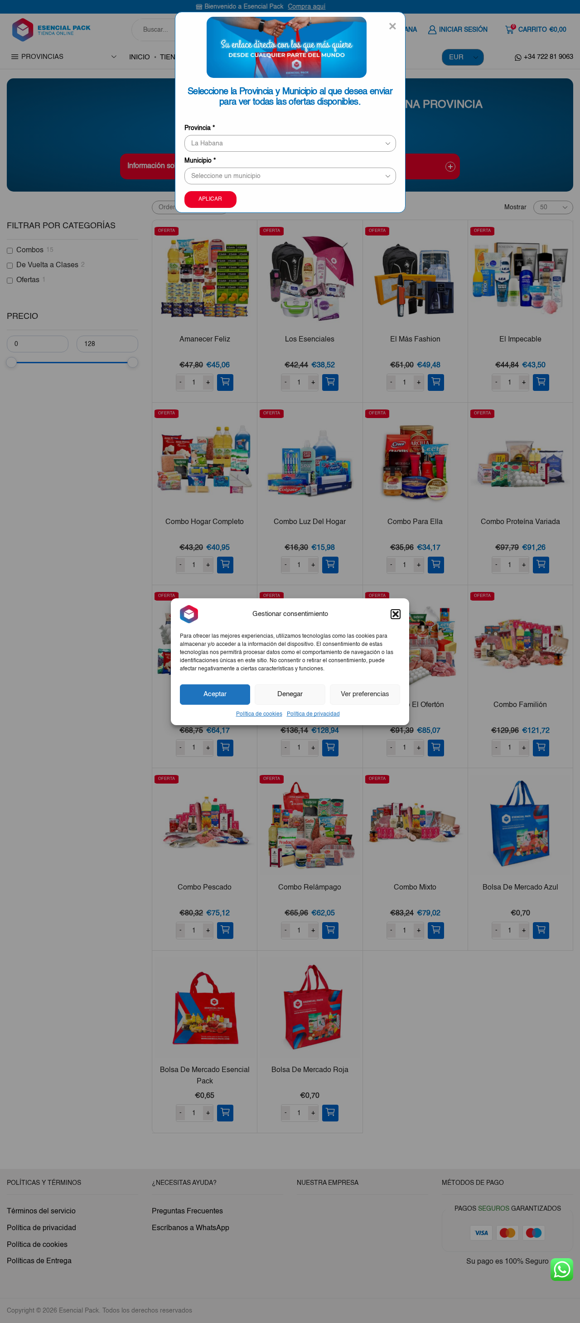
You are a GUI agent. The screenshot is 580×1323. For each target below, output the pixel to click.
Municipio (200, 161)
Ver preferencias (365, 694)
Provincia (199, 128)
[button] (395, 613)
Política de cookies (259, 714)
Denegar (290, 694)
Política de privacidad (313, 714)
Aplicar (210, 199)
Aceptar (215, 694)
